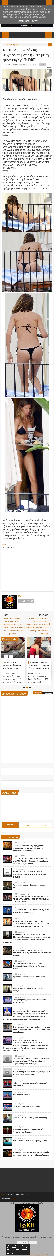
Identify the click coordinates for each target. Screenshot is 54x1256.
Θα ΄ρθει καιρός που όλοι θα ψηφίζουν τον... (30, 1141)
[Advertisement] (27, 568)
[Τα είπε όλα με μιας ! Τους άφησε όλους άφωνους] (7, 885)
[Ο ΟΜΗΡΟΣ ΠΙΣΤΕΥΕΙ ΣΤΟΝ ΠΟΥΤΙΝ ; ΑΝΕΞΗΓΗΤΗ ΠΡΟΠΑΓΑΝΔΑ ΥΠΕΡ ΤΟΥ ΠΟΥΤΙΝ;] (7, 872)
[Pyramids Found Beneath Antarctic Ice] (7, 977)
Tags (44, 825)
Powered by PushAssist (39, 1255)
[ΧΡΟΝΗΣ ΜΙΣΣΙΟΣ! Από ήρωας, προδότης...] (7, 1118)
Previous (2, 648)
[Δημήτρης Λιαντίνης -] (7, 1130)
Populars (10, 825)
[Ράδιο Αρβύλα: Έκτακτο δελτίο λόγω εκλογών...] (7, 988)
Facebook (20, 601)
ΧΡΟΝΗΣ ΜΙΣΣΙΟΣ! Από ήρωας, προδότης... (30, 1118)
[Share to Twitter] (18, 650)
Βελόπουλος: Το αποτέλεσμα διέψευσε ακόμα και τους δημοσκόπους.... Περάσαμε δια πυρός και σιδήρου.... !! (31, 1029)
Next (49, 648)
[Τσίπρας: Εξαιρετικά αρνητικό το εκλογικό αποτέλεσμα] (7, 1083)
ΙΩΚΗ (8, 65)
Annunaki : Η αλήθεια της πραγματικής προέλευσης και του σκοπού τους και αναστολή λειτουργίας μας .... (28, 848)
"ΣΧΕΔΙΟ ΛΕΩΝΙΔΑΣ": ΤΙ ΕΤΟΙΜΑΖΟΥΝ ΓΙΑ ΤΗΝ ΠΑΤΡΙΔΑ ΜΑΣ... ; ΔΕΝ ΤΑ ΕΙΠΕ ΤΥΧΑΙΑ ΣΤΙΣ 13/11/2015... (31, 899)
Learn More (23, 21)
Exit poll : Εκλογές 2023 (22, 1095)
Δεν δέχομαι (22, 1242)
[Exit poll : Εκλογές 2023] (7, 1095)
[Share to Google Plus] (21, 650)
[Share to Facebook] (14, 650)
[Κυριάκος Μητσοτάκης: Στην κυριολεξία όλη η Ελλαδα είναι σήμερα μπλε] (7, 1072)
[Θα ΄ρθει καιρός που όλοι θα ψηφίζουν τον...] (7, 1141)
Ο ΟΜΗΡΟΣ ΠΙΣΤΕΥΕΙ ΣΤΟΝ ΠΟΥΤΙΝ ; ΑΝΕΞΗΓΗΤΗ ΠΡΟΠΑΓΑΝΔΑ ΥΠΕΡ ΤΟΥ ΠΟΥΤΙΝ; (29, 874)
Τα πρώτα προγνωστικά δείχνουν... (27, 1106)
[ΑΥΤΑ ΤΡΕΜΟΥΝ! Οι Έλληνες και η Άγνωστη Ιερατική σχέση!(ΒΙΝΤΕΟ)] (7, 910)
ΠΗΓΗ (4, 544)
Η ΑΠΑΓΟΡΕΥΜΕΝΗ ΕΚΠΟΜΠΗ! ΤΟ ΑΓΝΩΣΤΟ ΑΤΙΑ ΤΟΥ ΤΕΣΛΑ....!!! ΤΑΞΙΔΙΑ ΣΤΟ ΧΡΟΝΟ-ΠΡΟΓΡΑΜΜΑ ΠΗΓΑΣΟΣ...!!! (31, 923)
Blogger (38, 693)
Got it (34, 21)
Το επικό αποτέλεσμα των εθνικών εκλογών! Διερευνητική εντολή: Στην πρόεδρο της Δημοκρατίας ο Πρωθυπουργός (31, 1061)
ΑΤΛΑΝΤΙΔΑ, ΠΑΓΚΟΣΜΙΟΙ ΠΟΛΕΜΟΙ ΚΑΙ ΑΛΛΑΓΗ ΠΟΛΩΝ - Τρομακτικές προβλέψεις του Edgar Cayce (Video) (31, 861)
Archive (27, 825)
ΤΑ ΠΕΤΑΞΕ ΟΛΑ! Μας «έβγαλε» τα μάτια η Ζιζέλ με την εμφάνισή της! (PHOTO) (26, 54)
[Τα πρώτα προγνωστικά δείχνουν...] (7, 1107)
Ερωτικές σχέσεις (12, 45)
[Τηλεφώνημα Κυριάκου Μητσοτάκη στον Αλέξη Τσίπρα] (7, 1000)
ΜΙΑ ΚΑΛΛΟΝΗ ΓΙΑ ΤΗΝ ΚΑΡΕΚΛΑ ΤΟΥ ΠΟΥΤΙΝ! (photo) (38, 665)
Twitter (24, 601)
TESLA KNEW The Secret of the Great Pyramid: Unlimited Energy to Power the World (29, 966)
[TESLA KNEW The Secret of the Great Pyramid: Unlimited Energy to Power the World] (7, 964)
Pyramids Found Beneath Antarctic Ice (29, 977)
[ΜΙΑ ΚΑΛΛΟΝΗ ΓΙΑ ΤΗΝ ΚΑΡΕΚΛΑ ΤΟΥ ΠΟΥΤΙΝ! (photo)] (39, 647)
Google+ (28, 601)
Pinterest (32, 601)
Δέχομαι (33, 1242)
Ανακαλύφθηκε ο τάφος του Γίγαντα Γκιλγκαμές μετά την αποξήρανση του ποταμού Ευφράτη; (32, 952)
